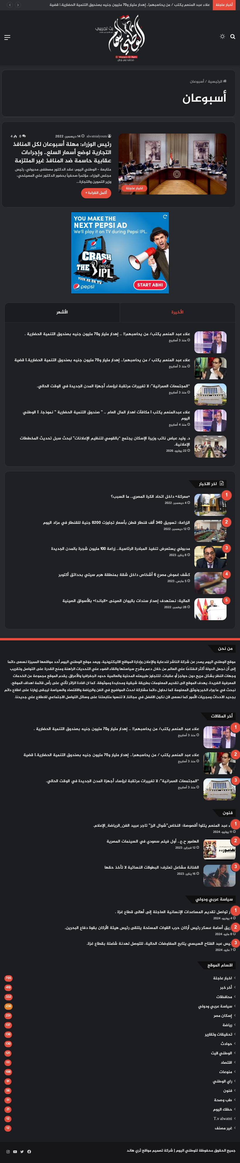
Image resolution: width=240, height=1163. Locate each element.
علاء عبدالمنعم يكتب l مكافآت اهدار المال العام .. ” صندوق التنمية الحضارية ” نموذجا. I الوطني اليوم (106, 415)
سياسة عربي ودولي (215, 1006)
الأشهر (62, 312)
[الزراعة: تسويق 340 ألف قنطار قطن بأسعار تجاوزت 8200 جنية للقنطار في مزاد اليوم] (210, 531)
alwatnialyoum (97, 136)
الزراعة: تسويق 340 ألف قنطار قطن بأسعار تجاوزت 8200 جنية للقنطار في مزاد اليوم (116, 522)
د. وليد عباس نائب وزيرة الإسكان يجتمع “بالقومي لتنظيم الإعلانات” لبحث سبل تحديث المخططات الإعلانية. (105, 441)
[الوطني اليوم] (120, 38)
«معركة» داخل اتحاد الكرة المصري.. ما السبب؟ (150, 496)
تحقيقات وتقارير (218, 1034)
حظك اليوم (222, 1109)
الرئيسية (215, 82)
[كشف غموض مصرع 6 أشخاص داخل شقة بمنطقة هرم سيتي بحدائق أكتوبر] (210, 583)
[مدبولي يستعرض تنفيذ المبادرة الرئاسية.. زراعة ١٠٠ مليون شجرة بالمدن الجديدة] (210, 557)
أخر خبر (226, 988)
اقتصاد (226, 1063)
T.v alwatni (223, 1119)
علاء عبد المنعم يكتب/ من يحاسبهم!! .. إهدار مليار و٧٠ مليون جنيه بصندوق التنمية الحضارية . (107, 334)
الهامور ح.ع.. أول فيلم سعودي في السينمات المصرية (153, 841)
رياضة (227, 1025)
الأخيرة (178, 312)
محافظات (224, 997)
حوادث (226, 1044)
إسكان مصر (223, 1016)
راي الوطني (222, 1081)
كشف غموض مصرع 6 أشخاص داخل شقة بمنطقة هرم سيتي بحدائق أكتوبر (124, 575)
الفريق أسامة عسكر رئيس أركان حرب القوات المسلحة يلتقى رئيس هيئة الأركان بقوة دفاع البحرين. (150, 928)
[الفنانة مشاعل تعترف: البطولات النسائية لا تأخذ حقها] (219, 876)
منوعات (225, 1072)
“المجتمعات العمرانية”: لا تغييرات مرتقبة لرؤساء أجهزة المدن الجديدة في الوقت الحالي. (113, 386)
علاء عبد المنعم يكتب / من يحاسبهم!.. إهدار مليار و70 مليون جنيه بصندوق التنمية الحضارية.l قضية (129, 5)
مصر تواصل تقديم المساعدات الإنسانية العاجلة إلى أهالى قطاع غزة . (175, 912)
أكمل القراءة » (96, 193)
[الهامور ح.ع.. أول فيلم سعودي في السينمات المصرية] (219, 850)
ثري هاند (134, 1150)
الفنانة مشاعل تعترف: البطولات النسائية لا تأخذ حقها (151, 867)
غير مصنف (223, 1128)
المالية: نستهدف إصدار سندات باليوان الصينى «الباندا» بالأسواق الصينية (126, 601)
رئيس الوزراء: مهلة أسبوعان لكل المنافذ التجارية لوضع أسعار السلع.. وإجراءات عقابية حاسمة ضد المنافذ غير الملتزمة (62, 153)
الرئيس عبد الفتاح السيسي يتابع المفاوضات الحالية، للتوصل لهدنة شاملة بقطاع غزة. (161, 943)
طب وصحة (223, 1100)
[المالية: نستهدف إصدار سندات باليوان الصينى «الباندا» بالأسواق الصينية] (210, 609)
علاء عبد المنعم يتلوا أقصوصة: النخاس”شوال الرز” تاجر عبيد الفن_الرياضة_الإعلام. (164, 825)
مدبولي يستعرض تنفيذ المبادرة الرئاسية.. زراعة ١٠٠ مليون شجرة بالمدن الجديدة (120, 548)
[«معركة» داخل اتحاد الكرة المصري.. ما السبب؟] (210, 505)
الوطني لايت (221, 1053)
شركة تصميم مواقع (157, 1150)
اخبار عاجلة (222, 978)
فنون (227, 1091)
